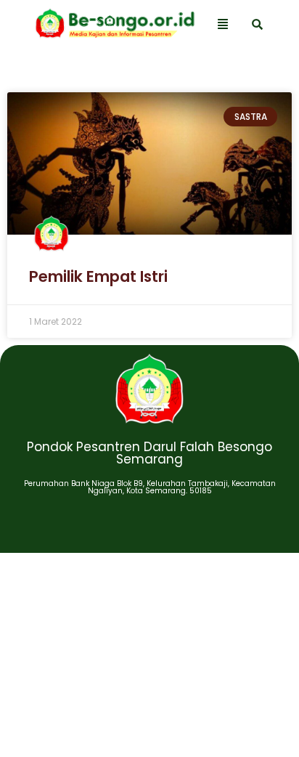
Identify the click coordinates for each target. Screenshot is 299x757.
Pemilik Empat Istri (98, 276)
